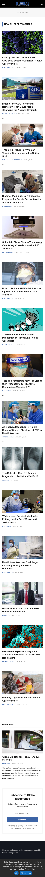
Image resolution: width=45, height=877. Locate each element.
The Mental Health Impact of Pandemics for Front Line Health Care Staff (20, 337)
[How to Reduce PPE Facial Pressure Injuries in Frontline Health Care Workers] (22, 273)
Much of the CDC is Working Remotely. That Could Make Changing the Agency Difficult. (19, 106)
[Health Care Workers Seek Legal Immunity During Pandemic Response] (22, 547)
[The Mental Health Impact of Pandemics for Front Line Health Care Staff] (22, 319)
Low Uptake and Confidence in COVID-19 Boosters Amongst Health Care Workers (22, 60)
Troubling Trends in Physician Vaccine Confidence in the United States (20, 153)
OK (16, 873)
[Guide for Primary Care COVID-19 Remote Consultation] (22, 593)
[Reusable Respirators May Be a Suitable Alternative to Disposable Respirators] (22, 636)
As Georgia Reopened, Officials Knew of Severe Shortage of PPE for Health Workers (22, 430)
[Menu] (3, 3)
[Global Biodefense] (22, 4)
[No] (42, 868)
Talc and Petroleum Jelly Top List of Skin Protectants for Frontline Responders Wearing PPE (22, 383)
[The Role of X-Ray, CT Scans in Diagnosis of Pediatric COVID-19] (22, 458)
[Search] (41, 3)
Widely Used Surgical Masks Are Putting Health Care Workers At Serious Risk (20, 519)
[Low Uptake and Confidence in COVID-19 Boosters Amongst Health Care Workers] (22, 42)
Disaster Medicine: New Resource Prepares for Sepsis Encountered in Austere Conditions (22, 199)
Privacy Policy (21, 828)
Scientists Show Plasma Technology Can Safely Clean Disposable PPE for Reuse (22, 245)
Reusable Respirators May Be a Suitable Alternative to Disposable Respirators (21, 654)
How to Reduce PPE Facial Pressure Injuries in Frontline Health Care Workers (21, 291)
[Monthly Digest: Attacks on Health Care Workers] (22, 682)
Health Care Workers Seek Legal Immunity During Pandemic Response (20, 565)
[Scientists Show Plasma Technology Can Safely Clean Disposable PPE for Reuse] (22, 227)
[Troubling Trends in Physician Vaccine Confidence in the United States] (22, 135)
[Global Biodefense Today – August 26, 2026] (22, 741)
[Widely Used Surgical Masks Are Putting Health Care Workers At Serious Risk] (22, 501)
